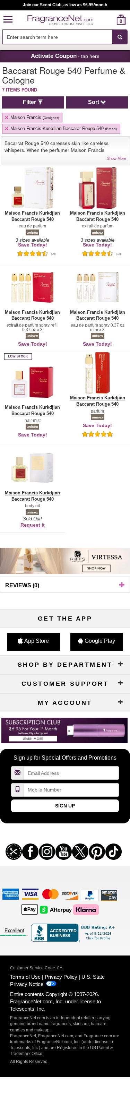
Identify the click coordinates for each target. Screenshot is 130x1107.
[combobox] (65, 37)
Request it (32, 525)
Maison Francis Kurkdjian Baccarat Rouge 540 (63, 128)
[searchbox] (57, 36)
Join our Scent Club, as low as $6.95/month (65, 4)
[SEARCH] (120, 37)
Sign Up (65, 805)
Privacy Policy (61, 977)
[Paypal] (90, 895)
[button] (8, 19)
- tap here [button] (65, 55)
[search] (110, 20)
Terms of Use (25, 977)
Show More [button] (116, 158)
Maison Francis (34, 117)
